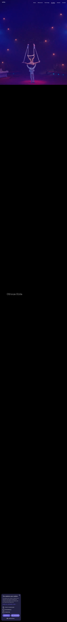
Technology (47, 2)
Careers (58, 2)
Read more (12, 602)
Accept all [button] (6, 615)
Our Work (53, 2)
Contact (64, 2)
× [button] (19, 595)
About (34, 2)
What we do (40, 2)
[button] (11, 604)
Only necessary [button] (15, 615)
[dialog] (11, 607)
